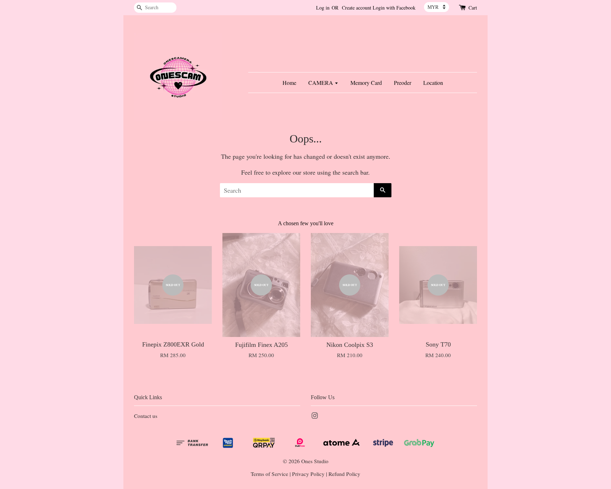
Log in (323, 7)
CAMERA (321, 82)
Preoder (402, 82)
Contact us (145, 415)
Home (289, 82)
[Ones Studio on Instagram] (315, 416)
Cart (473, 7)
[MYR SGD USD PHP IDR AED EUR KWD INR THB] (436, 7)
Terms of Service (269, 473)
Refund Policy (344, 473)
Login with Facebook (394, 7)
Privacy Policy (308, 473)
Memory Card (366, 82)
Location (433, 82)
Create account (356, 7)
